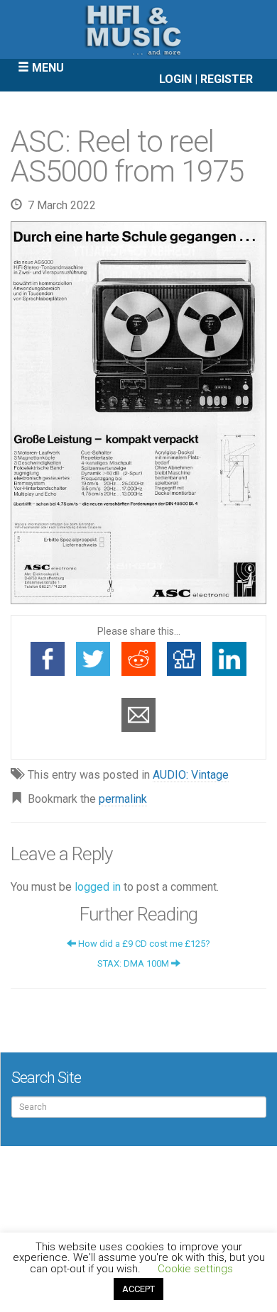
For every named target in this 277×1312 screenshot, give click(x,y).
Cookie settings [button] (195, 1268)
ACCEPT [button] (138, 1289)
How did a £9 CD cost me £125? (143, 943)
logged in (98, 887)
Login (175, 79)
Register (226, 79)
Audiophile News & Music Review (138, 29)
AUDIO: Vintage (191, 775)
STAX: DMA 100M (134, 963)
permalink (123, 799)
